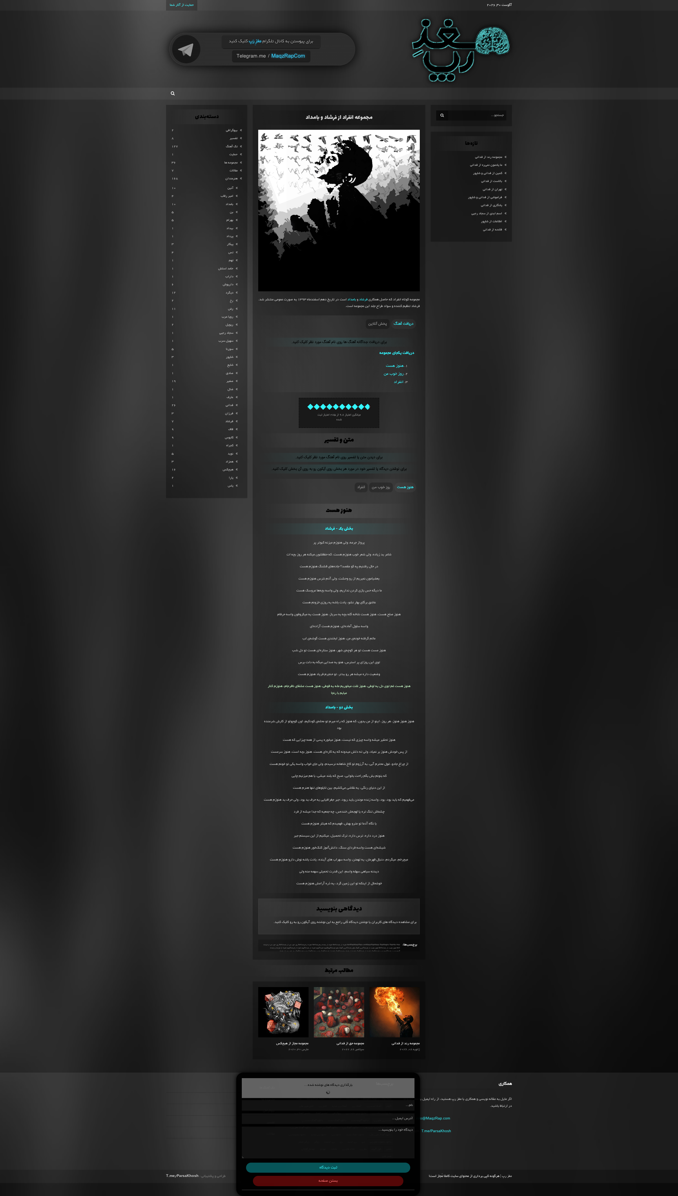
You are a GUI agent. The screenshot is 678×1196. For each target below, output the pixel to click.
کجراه (229, 445)
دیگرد (229, 292)
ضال (230, 389)
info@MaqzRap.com (433, 1118)
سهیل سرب (225, 341)
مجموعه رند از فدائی (406, 1044)
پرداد (229, 236)
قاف (230, 429)
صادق (229, 373)
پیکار (230, 244)
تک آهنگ (232, 146)
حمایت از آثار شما (182, 5)
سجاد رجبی (226, 333)
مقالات (234, 170)
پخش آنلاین (377, 324)
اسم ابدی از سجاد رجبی (486, 213)
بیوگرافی (232, 130)
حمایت (233, 154)
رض (230, 309)
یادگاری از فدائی (491, 205)
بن (231, 212)
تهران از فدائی (492, 189)
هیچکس (228, 469)
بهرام (229, 220)
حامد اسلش (225, 268)
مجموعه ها (231, 162)
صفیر (229, 381)
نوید (230, 454)
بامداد (351, 300)
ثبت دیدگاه (328, 1168)
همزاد (229, 461)
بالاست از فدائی (491, 181)
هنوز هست (395, 366)
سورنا (229, 349)
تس (230, 252)
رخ (231, 300)
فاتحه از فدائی (492, 229)
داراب (229, 276)
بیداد (229, 228)
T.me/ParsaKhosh (436, 1131)
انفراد (399, 382)
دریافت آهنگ (403, 324)
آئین (230, 188)
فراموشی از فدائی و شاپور (485, 197)
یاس (230, 486)
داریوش (228, 284)
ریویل (229, 325)
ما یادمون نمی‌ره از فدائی (486, 165)
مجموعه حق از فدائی (350, 1044)
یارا (231, 478)
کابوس (229, 437)
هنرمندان (231, 178)
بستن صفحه (328, 1181)
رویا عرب (227, 317)
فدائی (229, 405)
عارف (230, 397)
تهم (231, 260)
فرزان (229, 413)
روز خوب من (394, 374)
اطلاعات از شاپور (491, 221)
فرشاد (363, 300)
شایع (230, 365)
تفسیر (234, 138)
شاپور (229, 357)
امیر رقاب (227, 196)
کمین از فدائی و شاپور (487, 173)
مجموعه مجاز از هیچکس (292, 1044)
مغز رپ (507, 1176)
